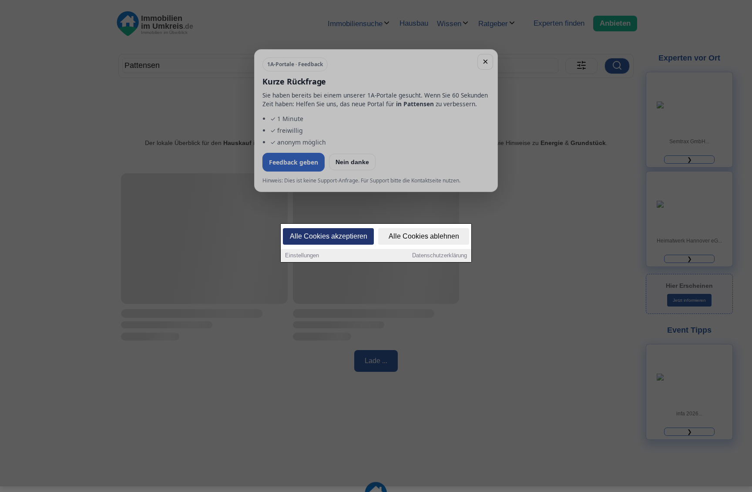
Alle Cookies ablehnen (424, 236)
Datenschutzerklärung (439, 255)
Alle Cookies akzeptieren (328, 236)
